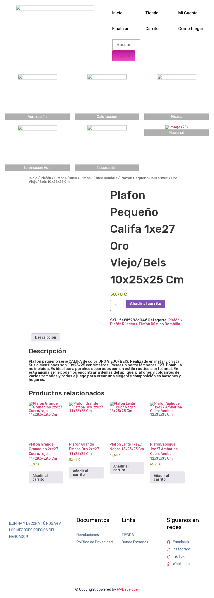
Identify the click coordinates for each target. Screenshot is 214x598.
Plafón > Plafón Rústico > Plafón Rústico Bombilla (79, 178)
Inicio (117, 12)
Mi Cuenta (188, 12)
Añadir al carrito (145, 303)
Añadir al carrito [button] (40, 477)
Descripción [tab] (45, 337)
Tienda (151, 12)
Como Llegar (190, 28)
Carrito (152, 28)
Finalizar (120, 28)
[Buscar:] (126, 44)
